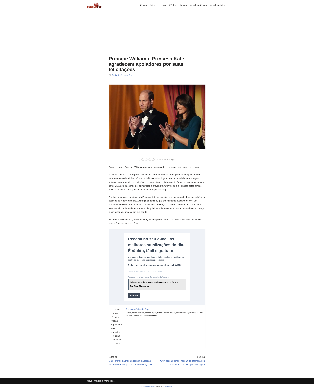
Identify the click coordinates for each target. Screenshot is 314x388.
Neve (89, 381)
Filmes (143, 5)
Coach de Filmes (198, 5)
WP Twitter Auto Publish (148, 386)
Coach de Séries (218, 5)
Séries (153, 5)
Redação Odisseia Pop (122, 75)
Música (172, 5)
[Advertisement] (157, 35)
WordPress (109, 381)
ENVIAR (134, 296)
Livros (163, 5)
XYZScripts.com (168, 386)
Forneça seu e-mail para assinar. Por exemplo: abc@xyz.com (153, 281)
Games (183, 5)
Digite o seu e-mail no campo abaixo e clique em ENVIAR (154, 265)
